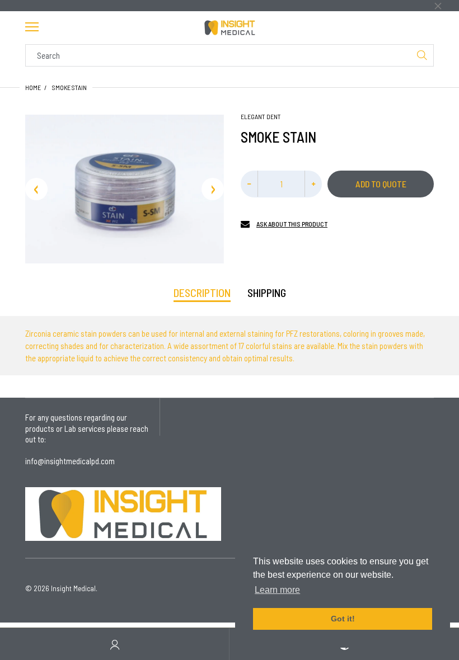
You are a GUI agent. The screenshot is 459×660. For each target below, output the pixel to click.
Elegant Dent (261, 116)
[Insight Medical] (229, 28)
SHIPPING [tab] (266, 292)
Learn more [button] (277, 590)
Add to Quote (380, 183)
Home (33, 87)
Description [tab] (202, 292)
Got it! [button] (343, 618)
